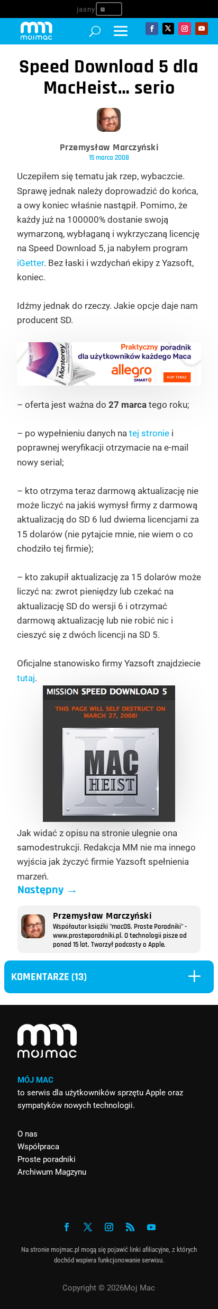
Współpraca (38, 1146)
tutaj (26, 678)
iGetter (30, 263)
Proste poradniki (46, 1159)
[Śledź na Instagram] (184, 28)
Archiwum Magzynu (51, 1172)
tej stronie (149, 433)
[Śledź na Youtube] (201, 28)
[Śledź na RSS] (130, 1227)
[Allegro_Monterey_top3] (109, 382)
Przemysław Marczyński (109, 147)
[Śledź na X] (168, 28)
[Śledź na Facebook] (152, 28)
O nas (27, 1134)
